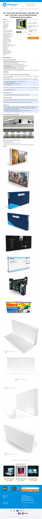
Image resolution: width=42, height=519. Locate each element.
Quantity (30, 34)
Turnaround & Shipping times (27, 496)
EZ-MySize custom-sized (7, 51)
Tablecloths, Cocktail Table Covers (9, 45)
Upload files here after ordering (27, 500)
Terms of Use (5, 503)
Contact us (5, 496)
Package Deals (5, 26)
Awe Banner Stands (6, 43)
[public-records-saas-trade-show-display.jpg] (18, 275)
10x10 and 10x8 (6, 23)
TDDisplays (12, 516)
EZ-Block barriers (6, 50)
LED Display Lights (6, 53)
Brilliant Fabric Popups (7, 41)
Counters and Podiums (7, 52)
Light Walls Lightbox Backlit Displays (22, 460)
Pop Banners (5, 42)
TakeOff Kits (5, 27)
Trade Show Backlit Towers (8, 34)
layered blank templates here (16, 143)
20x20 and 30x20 (6, 21)
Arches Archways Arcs (7, 33)
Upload (24, 144)
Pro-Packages (5, 25)
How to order (5, 495)
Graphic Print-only (33, 29)
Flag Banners (5, 48)
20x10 (4, 22)
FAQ (4, 497)
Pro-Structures (5, 37)
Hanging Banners (6, 46)
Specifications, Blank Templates (27, 499)
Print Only (5, 28)
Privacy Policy (5, 502)
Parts (4, 54)
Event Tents (5, 47)
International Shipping (25, 497)
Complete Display (33, 31)
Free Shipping (24, 495)
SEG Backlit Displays (7, 39)
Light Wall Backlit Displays (7, 36)
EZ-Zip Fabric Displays (7, 40)
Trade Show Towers (6, 35)
